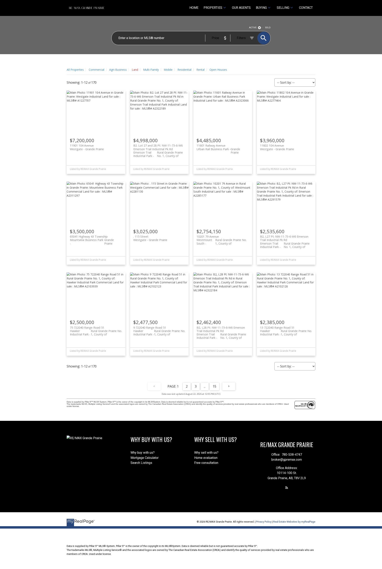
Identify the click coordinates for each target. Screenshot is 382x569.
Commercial (96, 69)
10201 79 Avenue (222, 238)
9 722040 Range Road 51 (159, 329)
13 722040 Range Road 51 (286, 329)
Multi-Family (151, 69)
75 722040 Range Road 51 (96, 329)
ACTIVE (252, 27)
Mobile (168, 69)
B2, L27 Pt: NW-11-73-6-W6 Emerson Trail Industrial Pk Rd (285, 240)
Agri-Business (118, 69)
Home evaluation (205, 458)
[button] (287, 488)
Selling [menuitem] (283, 8)
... (205, 386)
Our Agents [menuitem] (241, 8)
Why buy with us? (143, 452)
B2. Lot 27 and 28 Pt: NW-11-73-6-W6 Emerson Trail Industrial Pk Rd (158, 149)
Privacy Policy (263, 521)
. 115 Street (150, 238)
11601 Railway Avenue (218, 147)
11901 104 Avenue (87, 147)
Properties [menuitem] (213, 8)
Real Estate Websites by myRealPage (294, 521)
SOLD (268, 27)
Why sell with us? (206, 452)
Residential (184, 69)
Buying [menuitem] (261, 8)
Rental (200, 69)
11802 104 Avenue (277, 147)
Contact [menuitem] (306, 8)
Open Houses (218, 69)
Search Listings (141, 463)
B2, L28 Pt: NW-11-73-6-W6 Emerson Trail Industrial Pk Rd (221, 331)
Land (135, 69)
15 (214, 386)
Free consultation (206, 463)
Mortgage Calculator (145, 458)
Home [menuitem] (193, 8)
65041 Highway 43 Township (92, 238)
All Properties (75, 69)
